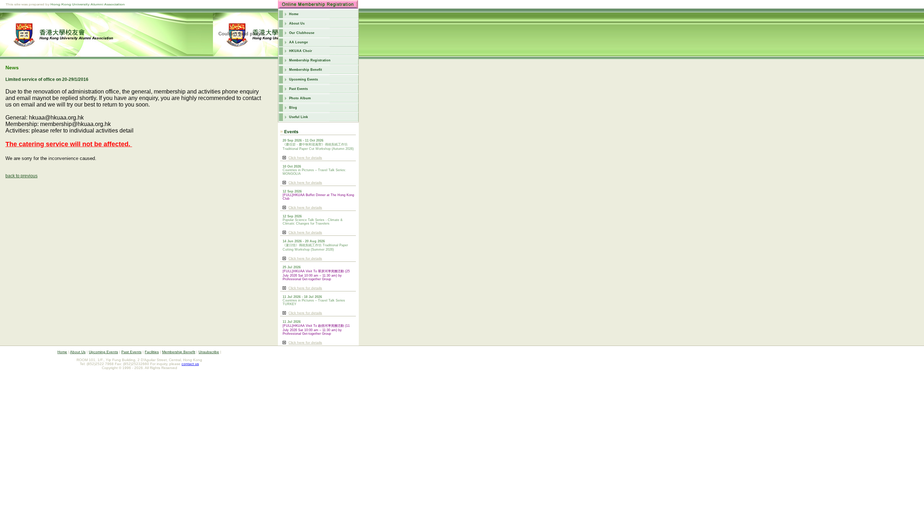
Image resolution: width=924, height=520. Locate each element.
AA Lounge (298, 42)
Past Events (298, 89)
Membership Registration (310, 60)
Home (293, 14)
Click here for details (305, 158)
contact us (190, 364)
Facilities (152, 352)
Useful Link (298, 117)
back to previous (21, 175)
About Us (297, 23)
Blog (293, 107)
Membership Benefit (305, 70)
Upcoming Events (303, 79)
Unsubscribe (209, 352)
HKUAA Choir (300, 51)
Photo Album (300, 98)
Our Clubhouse (301, 33)
